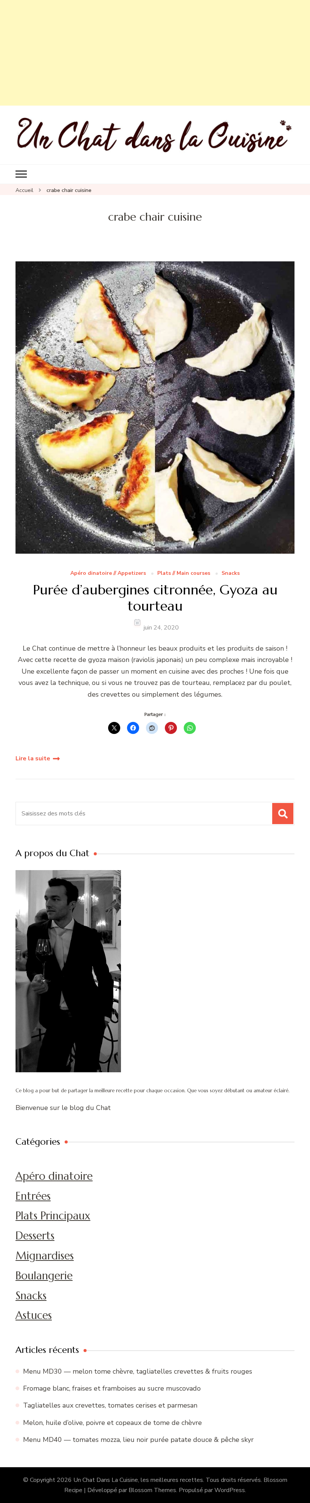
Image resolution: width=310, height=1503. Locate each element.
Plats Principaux (53, 1215)
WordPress (229, 1490)
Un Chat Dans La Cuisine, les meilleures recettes (138, 1480)
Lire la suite (33, 758)
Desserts (35, 1235)
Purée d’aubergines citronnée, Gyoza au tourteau (155, 598)
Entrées (33, 1196)
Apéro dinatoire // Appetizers (108, 573)
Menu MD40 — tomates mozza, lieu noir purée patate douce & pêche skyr (138, 1439)
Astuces (34, 1315)
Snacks (231, 573)
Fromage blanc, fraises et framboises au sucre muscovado (112, 1388)
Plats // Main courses (183, 573)
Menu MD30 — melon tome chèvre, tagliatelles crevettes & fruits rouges (137, 1371)
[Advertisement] (155, 53)
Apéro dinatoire (54, 1176)
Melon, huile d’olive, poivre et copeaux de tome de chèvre (112, 1422)
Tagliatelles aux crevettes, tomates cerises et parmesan (110, 1405)
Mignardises (45, 1255)
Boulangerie (44, 1275)
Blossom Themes (152, 1490)
